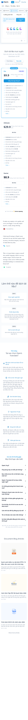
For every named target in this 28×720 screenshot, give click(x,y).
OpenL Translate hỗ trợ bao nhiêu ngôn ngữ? (12, 481)
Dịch (3, 6)
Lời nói (22, 10)
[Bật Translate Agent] (21, 40)
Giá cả (18, 6)
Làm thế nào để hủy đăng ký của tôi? (13, 510)
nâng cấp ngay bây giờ (14, 80)
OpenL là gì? (5, 465)
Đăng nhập (23, 2)
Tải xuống (13, 6)
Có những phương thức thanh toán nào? (12, 487)
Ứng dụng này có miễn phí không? (12, 470)
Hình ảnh (7, 10)
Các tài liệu (15, 10)
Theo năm (18, 61)
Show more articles (14, 633)
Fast (13, 2)
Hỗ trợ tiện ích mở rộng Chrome (14, 106)
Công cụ (7, 6)
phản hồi (15, 527)
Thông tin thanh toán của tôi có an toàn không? (12, 493)
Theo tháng (9, 61)
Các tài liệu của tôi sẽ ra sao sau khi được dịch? (12, 505)
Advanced (17, 2)
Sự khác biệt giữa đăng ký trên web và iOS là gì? (13, 520)
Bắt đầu (14, 182)
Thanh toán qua (10, 211)
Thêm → (7, 204)
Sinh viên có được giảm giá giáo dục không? (12, 499)
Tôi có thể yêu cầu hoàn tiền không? (12, 515)
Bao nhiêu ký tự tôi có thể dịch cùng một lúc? (12, 475)
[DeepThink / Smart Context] (24, 40)
